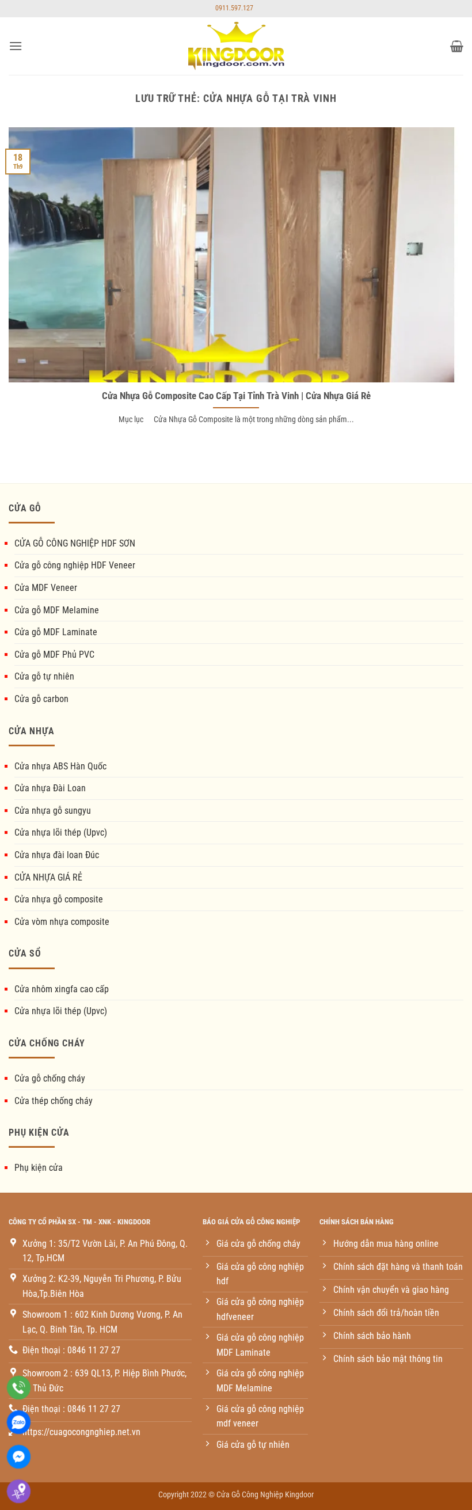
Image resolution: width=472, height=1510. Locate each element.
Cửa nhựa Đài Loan (50, 788)
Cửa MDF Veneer (45, 587)
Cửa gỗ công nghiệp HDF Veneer (74, 565)
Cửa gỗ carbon (41, 698)
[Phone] (19, 1388)
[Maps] (19, 1491)
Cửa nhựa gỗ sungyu (52, 810)
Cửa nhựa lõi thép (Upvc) (60, 832)
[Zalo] (19, 1422)
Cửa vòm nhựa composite (61, 921)
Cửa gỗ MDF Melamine (56, 610)
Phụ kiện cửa (38, 1167)
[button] (15, 46)
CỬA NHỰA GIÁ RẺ (48, 877)
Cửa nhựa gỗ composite (58, 899)
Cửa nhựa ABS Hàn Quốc (60, 766)
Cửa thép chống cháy (53, 1100)
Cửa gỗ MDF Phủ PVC (54, 654)
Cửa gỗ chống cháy (49, 1078)
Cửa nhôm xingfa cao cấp (61, 989)
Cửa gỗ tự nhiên (44, 676)
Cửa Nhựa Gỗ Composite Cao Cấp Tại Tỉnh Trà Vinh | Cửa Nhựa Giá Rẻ (236, 395)
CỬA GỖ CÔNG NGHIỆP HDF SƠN (74, 543)
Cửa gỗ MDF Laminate (55, 632)
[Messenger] (19, 1457)
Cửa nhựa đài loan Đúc (56, 854)
